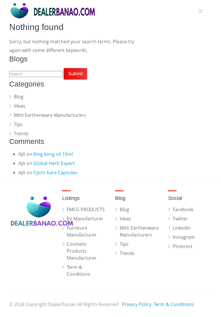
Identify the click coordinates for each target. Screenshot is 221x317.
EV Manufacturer (85, 218)
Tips (18, 124)
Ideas (19, 106)
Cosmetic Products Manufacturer (82, 251)
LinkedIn (182, 228)
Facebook (183, 209)
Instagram (184, 237)
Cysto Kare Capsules (55, 172)
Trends (21, 133)
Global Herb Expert (54, 163)
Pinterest (183, 246)
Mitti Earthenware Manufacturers (50, 115)
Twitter (180, 218)
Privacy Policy (136, 304)
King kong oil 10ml (53, 154)
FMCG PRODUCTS (86, 209)
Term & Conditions (174, 304)
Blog (18, 96)
